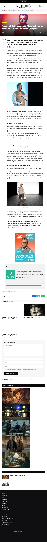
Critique (3, 497)
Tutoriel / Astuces (5, 509)
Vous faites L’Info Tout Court (8, 518)
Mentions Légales (5, 524)
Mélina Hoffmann (8, 32)
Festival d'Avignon (6, 291)
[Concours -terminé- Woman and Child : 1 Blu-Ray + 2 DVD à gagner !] (5, 483)
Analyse (3, 493)
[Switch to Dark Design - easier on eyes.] (42, 6)
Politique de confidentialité (7, 522)
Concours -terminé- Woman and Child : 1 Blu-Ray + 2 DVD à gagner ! (24, 482)
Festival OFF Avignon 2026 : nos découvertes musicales (32, 318)
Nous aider (23, 1)
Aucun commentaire (23, 32)
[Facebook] (3, 43)
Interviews (4, 503)
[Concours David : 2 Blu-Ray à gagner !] (5, 477)
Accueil (3, 10)
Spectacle (4, 22)
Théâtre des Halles (12, 225)
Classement (4, 495)
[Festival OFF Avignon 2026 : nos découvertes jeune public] (12, 310)
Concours (5, 471)
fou (13, 60)
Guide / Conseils (5, 501)
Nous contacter (5, 516)
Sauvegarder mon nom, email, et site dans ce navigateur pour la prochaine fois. (20, 369)
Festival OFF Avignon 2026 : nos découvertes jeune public (9, 318)
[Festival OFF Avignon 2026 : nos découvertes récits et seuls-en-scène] (12, 327)
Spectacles (13, 291)
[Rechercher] (40, 6)
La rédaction (4, 514)
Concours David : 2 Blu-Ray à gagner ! (18, 475)
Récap (3, 505)
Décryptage (4, 499)
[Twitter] (3, 46)
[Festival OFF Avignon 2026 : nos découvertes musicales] (34, 310)
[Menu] (5, 6)
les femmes (18, 73)
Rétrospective (5, 507)
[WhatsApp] (3, 49)
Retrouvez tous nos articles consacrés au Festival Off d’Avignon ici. (22, 229)
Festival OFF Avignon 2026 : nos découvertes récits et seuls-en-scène (11, 335)
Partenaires (4, 520)
